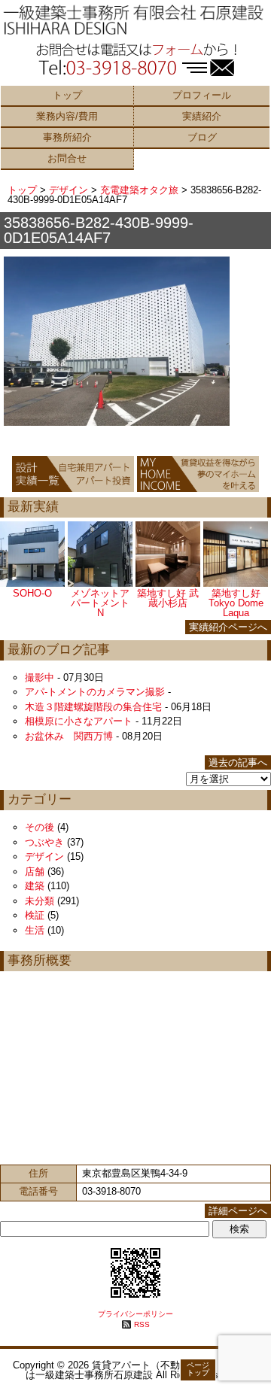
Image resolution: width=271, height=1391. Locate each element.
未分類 (39, 901)
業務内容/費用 (67, 116)
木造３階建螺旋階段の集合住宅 (93, 706)
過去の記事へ (238, 762)
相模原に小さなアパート (78, 721)
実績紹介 (201, 116)
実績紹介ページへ (228, 627)
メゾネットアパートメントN (100, 603)
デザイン (68, 190)
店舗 (34, 871)
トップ (67, 95)
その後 (39, 827)
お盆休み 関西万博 (69, 736)
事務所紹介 (67, 137)
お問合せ (67, 158)
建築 (34, 885)
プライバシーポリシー (135, 1314)
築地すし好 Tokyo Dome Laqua (236, 603)
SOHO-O (32, 593)
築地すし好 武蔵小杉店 (168, 598)
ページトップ (198, 1369)
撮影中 (39, 677)
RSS (142, 1324)
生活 (34, 930)
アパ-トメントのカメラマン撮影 (95, 691)
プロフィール (201, 95)
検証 (34, 915)
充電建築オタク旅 (139, 190)
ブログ (202, 137)
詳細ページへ (238, 1210)
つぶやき (44, 842)
